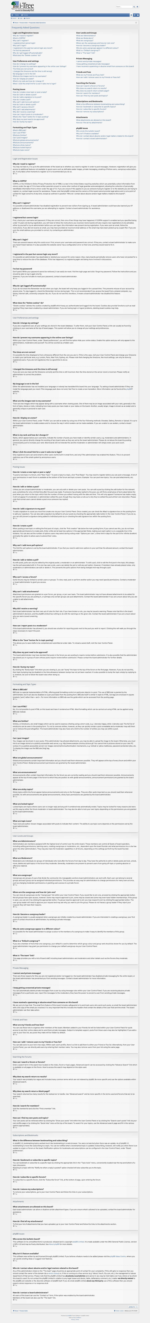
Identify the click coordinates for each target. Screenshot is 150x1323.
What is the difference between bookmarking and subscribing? (100, 104)
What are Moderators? (84, 38)
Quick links (12, 15)
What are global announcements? (26, 140)
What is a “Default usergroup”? (88, 50)
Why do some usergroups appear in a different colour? (97, 48)
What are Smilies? (20, 135)
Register (28, 18)
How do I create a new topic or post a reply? (30, 92)
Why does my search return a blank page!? (92, 91)
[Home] (23, 6)
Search (14, 18)
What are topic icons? (21, 150)
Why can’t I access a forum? (23, 107)
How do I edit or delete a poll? (24, 104)
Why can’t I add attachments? (24, 109)
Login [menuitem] (135, 15)
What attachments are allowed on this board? (93, 120)
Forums (25, 15)
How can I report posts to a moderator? (28, 114)
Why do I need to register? (23, 36)
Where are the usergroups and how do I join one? (95, 43)
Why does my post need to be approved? (29, 119)
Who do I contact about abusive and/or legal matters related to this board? (105, 136)
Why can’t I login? (19, 45)
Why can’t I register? (21, 40)
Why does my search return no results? (91, 88)
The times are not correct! (23, 69)
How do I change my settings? (24, 64)
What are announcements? (23, 143)
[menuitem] (131, 15)
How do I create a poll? (22, 100)
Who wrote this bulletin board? (88, 131)
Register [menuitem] (138, 15)
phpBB (128, 389)
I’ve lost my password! (21, 50)
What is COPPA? (19, 38)
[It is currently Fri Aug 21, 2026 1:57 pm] (136, 23)
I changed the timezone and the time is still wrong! (32, 71)
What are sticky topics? (22, 145)
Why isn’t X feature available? (87, 134)
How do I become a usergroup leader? (91, 45)
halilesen (79, 1317)
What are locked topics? (22, 147)
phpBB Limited (78, 1242)
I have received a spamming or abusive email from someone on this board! (105, 66)
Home (17, 15)
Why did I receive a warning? (24, 112)
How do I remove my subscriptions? (90, 112)
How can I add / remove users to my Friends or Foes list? (98, 77)
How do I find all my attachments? (89, 123)
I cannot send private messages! (88, 61)
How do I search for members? (88, 93)
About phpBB (54, 1244)
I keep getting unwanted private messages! (93, 64)
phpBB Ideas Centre (118, 1256)
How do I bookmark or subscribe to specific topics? (96, 107)
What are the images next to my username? (29, 76)
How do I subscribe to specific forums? (91, 109)
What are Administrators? (86, 36)
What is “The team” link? (85, 53)
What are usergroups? (84, 40)
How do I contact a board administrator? (91, 138)
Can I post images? (20, 138)
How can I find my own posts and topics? (92, 96)
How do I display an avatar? (23, 79)
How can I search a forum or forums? (90, 86)
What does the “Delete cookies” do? (27, 55)
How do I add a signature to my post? (27, 97)
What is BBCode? (19, 130)
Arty (74, 1317)
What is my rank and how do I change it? (28, 81)
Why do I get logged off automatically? (27, 53)
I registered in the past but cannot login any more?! (32, 48)
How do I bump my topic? (22, 122)
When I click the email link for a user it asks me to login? (34, 84)
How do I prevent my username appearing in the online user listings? (39, 66)
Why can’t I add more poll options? (26, 102)
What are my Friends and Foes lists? (90, 75)
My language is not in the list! (24, 74)
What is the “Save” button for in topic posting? (31, 117)
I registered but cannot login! (24, 43)
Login (21, 18)
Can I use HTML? (19, 133)
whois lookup (53, 1273)
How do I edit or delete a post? (25, 95)
